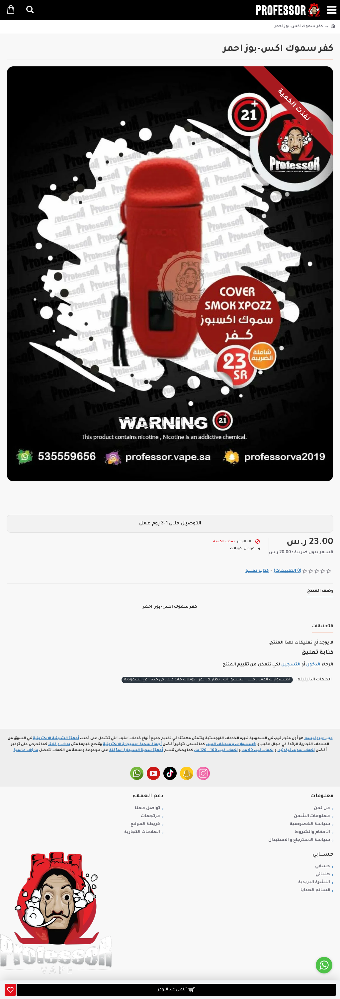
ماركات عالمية (26, 750)
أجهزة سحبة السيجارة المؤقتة (136, 750)
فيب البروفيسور (318, 738)
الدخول (313, 664)
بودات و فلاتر (59, 744)
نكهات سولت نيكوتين (296, 750)
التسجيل (290, 664)
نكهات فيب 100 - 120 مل (216, 750)
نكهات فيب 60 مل (258, 750)
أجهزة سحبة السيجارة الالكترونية (132, 744)
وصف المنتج (320, 591)
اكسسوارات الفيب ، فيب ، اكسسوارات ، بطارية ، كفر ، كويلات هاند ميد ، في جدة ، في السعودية (207, 680)
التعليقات (322, 626)
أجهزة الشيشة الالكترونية (56, 738)
